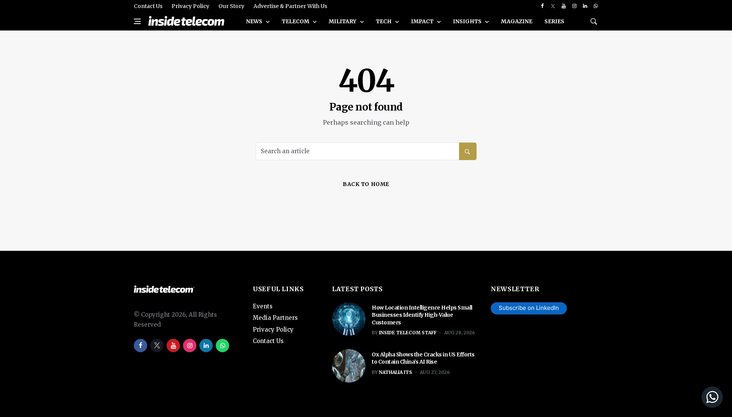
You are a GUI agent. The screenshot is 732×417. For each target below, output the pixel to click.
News (254, 21)
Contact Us (148, 6)
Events (263, 306)
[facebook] (542, 6)
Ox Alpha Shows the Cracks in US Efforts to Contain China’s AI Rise (423, 358)
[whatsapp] (595, 6)
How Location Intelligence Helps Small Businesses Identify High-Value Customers (422, 315)
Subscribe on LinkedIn (529, 307)
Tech (384, 21)
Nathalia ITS (395, 372)
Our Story (231, 6)
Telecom (296, 21)
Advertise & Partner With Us (290, 6)
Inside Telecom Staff (408, 332)
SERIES (554, 21)
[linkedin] (585, 6)
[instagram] (574, 6)
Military (343, 21)
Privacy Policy (190, 6)
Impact (423, 21)
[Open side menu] (137, 21)
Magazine (516, 21)
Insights (468, 21)
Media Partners (275, 317)
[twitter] (553, 6)
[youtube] (563, 6)
